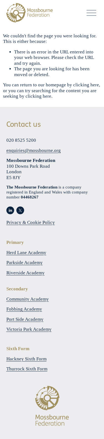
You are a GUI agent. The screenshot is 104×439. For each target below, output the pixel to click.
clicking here (86, 84)
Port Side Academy (25, 319)
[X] (20, 210)
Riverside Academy (25, 272)
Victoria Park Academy (29, 329)
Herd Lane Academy (26, 252)
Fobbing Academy (24, 309)
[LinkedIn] (10, 210)
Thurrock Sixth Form (26, 368)
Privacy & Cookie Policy (30, 222)
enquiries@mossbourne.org (33, 150)
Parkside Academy (24, 262)
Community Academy (27, 299)
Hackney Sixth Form (26, 358)
